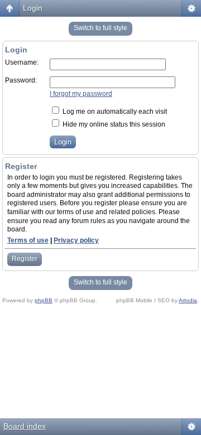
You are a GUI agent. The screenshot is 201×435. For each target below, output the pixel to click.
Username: (22, 62)
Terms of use (28, 240)
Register (24, 259)
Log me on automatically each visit (114, 111)
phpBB (43, 300)
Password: (21, 80)
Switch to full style (100, 28)
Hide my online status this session (113, 124)
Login (32, 7)
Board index (24, 426)
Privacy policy (76, 240)
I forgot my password (81, 94)
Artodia (188, 300)
